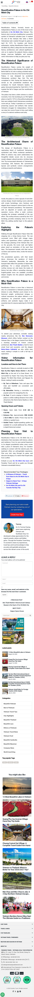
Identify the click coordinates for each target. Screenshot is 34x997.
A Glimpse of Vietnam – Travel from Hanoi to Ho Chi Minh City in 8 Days (17, 476)
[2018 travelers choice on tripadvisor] (7, 980)
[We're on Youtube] (18, 991)
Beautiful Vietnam (13, 6)
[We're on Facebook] (13, 991)
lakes (4, 762)
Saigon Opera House (17, 611)
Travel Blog (4, 6)
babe (16, 762)
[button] (17, 923)
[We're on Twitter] (15, 991)
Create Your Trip (16, 515)
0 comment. (11, 18)
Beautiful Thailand (10, 720)
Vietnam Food (8, 736)
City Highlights (9, 716)
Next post (17, 608)
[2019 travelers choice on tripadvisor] (17, 980)
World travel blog (9, 752)
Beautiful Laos (8, 724)
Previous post (16, 600)
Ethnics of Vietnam (10, 728)
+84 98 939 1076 (15, 957)
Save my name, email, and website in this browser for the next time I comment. (15, 590)
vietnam (10, 762)
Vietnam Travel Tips (10, 712)
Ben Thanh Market (16, 345)
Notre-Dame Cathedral (9, 349)
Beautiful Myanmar (10, 744)
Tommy (18, 524)
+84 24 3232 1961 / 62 (11, 962)
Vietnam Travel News (11, 732)
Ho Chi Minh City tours (21, 461)
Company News (9, 748)
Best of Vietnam (9, 708)
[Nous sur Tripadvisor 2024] (27, 980)
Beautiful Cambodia (10, 740)
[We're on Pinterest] (20, 991)
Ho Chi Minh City (17, 32)
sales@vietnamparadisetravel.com (13, 964)
